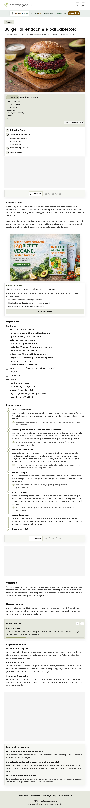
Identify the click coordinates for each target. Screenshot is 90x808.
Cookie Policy (65, 796)
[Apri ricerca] (77, 4)
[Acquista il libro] (45, 257)
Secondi (9, 22)
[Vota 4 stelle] (56, 193)
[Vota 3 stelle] (52, 193)
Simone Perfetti (36, 34)
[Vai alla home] (18, 5)
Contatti (35, 796)
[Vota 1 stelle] (45, 193)
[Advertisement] (45, 172)
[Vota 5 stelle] (59, 193)
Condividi (37, 193)
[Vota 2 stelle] (49, 193)
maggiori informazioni (75, 123)
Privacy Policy (49, 796)
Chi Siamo (23, 796)
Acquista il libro (45, 311)
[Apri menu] (83, 4)
